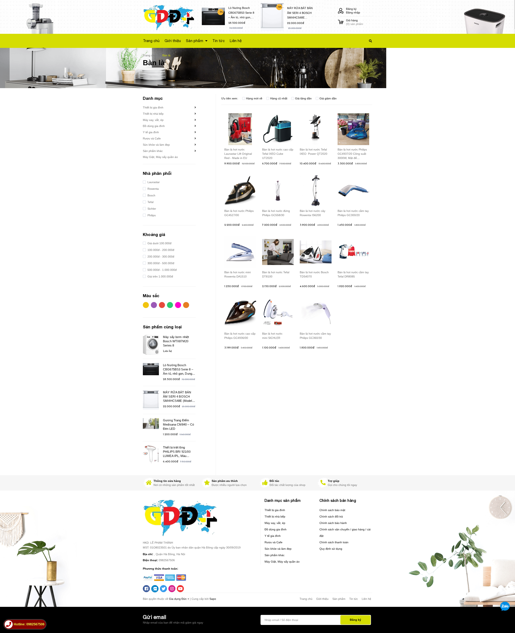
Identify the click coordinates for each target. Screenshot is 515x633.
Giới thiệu (322, 598)
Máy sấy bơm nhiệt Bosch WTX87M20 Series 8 (176, 341)
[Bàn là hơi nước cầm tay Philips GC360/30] (316, 313)
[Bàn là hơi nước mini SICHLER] (278, 313)
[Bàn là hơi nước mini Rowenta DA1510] (240, 252)
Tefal (150, 202)
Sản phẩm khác (153, 151)
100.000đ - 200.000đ (160, 250)
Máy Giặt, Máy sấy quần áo (160, 157)
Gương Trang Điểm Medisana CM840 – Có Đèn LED (178, 424)
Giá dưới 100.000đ (159, 243)
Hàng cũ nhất (278, 98)
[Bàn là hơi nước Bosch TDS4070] (316, 252)
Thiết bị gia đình (153, 107)
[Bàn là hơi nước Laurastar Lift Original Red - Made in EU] (240, 129)
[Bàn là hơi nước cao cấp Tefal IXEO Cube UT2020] (278, 129)
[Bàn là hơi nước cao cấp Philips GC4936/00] (240, 313)
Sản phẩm (338, 598)
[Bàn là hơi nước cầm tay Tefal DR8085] (353, 252)
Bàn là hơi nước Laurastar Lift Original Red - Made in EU (238, 154)
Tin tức (353, 598)
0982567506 (167, 560)
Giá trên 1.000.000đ (160, 276)
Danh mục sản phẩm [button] (283, 500)
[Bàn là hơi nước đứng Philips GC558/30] (278, 190)
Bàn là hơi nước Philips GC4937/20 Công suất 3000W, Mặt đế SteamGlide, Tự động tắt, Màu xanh (352, 158)
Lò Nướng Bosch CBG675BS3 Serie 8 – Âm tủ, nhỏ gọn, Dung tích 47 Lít (241, 13)
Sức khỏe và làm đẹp (156, 144)
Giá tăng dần (303, 98)
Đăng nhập (353, 12)
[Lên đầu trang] (432, 623)
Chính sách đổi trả (331, 516)
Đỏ (163, 306)
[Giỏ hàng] (340, 22)
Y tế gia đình (151, 132)
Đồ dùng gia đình (154, 126)
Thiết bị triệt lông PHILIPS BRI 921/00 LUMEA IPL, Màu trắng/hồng (177, 452)
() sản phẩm (354, 22)
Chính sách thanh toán (333, 542)
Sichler (151, 208)
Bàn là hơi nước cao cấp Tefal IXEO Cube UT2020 (277, 154)
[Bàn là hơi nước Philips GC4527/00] (240, 190)
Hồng (179, 306)
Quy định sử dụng (330, 548)
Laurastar (153, 182)
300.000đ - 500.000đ (160, 263)
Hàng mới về (254, 98)
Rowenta (153, 188)
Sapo (212, 598)
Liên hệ (366, 598)
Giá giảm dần (328, 98)
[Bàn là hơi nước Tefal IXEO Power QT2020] (316, 129)
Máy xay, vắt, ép (153, 120)
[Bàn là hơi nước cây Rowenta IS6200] (316, 190)
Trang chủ (306, 598)
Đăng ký (351, 8)
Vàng (147, 306)
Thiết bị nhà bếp (153, 113)
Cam (187, 306)
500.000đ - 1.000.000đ (162, 269)
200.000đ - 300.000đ (160, 256)
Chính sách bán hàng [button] (337, 500)
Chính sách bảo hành (333, 523)
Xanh (171, 306)
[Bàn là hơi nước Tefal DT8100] (278, 252)
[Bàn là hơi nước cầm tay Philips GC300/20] (353, 190)
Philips (151, 215)
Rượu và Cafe (152, 138)
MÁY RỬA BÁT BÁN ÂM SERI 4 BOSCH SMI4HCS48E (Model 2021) (300, 13)
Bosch (151, 195)
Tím (155, 306)
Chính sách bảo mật (332, 510)
